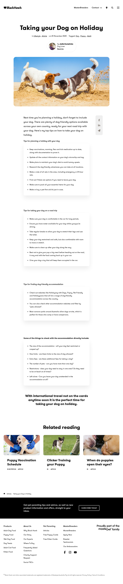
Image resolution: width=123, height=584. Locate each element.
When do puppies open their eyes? (100, 462)
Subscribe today (89, 508)
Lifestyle (37, 36)
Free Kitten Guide (50, 539)
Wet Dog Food (9, 539)
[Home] (4, 494)
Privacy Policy (86, 575)
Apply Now (67, 534)
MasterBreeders (81, 7)
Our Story (27, 534)
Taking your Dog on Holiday (22, 494)
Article (44, 36)
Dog (77, 36)
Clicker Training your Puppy (59, 462)
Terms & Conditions (98, 575)
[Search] (112, 7)
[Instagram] (70, 553)
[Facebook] (64, 553)
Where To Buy (29, 543)
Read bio (60, 49)
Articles (9, 494)
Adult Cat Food (10, 547)
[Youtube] (75, 553)
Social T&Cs (28, 562)
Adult (89, 36)
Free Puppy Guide (50, 534)
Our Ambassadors (70, 546)
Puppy (83, 36)
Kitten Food (8, 552)
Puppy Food (8, 534)
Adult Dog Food (10, 530)
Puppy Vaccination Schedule (21, 462)
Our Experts (28, 539)
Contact (95, 7)
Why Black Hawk (30, 530)
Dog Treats (8, 543)
